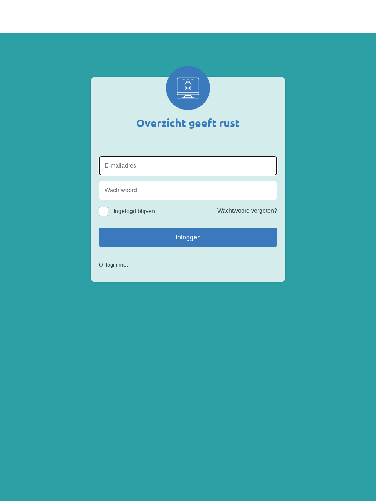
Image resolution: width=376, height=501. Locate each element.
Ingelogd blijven (134, 211)
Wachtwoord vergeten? (247, 211)
